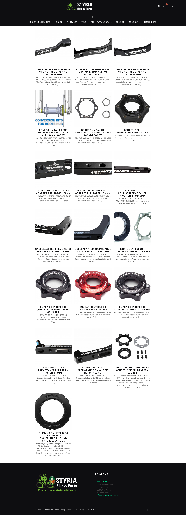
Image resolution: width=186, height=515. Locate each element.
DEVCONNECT (91, 510)
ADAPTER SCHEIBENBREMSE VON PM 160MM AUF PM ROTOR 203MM (93, 72)
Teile (83, 22)
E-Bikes (59, 22)
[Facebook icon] (145, 510)
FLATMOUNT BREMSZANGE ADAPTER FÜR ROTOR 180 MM (93, 192)
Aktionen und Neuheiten (39, 22)
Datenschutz (48, 510)
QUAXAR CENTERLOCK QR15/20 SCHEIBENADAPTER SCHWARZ (53, 309)
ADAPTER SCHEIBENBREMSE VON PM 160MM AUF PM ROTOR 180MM (53, 72)
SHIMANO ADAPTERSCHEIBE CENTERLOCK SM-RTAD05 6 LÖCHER (132, 370)
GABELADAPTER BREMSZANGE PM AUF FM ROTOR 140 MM (53, 250)
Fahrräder (72, 22)
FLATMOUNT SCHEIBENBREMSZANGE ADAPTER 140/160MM (132, 193)
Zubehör (120, 22)
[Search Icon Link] (93, 18)
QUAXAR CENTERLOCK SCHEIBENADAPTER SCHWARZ (132, 308)
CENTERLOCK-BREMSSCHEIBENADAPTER (132, 131)
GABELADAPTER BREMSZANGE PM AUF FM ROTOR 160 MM (93, 250)
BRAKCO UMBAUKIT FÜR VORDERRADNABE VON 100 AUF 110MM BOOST (53, 133)
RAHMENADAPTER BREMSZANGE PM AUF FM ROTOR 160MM (93, 370)
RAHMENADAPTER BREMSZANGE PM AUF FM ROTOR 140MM (53, 370)
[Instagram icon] (148, 510)
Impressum (59, 510)
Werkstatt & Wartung (101, 22)
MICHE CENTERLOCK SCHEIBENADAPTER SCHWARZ (132, 250)
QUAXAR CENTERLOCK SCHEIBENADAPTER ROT (92, 308)
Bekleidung (134, 22)
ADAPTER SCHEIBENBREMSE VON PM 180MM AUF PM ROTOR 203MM (132, 72)
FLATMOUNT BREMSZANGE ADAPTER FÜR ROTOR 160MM (53, 192)
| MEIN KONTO (150, 22)
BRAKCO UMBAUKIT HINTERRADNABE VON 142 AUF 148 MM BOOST (93, 133)
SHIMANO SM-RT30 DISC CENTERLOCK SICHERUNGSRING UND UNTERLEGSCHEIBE (53, 437)
